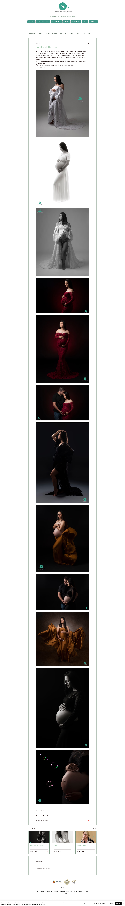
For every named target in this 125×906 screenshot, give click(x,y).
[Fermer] (123, 903)
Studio (42, 810)
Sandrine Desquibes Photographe (45, 891)
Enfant (66, 33)
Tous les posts (32, 33)
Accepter (118, 903)
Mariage (47, 33)
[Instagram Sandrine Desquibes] (64, 887)
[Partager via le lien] (47, 815)
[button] (43, 21)
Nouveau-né (40, 33)
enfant (67, 891)
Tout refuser (110, 903)
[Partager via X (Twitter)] (40, 815)
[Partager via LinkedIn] (43, 815)
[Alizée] (62, 837)
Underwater (85, 891)
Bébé (61, 33)
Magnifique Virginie (82, 845)
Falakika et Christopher (36, 845)
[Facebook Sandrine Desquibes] (61, 887)
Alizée (55, 845)
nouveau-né (56, 891)
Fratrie (83, 33)
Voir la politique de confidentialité (37, 904)
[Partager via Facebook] (36, 815)
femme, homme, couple (75, 891)
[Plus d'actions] (88, 43)
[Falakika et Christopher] (39, 837)
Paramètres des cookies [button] (99, 903)
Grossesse (54, 33)
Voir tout (94, 828)
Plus (89, 33)
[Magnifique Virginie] (86, 837)
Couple (71, 33)
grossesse (62, 891)
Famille (77, 33)
